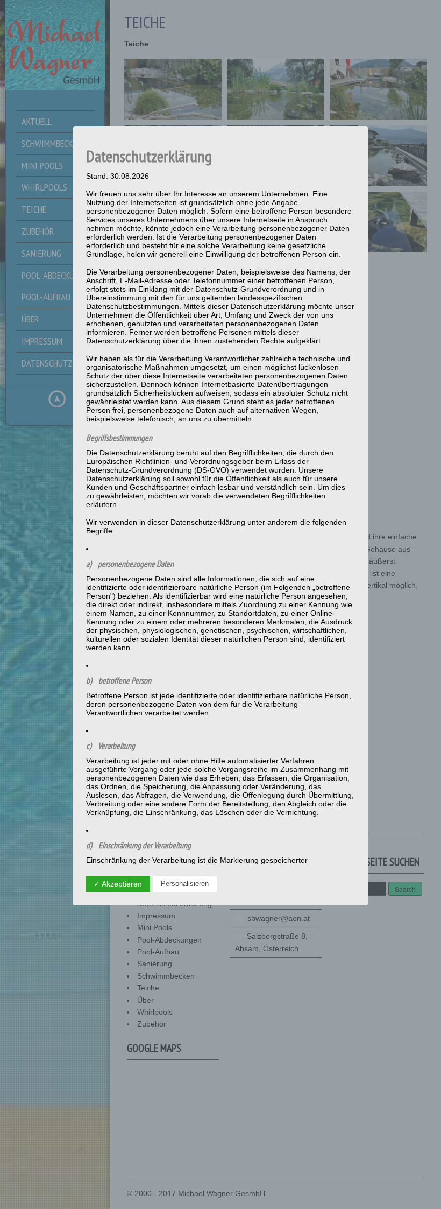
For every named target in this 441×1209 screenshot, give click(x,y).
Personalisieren (185, 884)
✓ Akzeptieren (118, 884)
